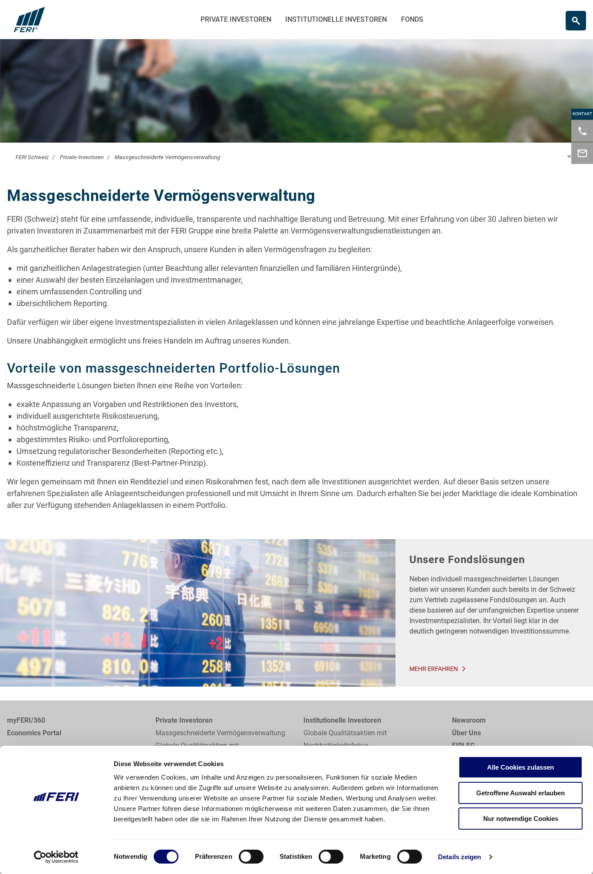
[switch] (251, 857)
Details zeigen (459, 857)
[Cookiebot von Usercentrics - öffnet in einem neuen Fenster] (56, 857)
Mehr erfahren (433, 669)
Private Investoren (236, 19)
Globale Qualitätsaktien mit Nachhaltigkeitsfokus (345, 739)
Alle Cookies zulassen (520, 767)
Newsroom (469, 720)
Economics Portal (34, 733)
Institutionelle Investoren (336, 19)
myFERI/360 (26, 720)
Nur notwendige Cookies (520, 818)
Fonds (412, 19)
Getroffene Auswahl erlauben (520, 793)
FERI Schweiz (32, 157)
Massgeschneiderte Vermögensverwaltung (167, 157)
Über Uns (466, 733)
